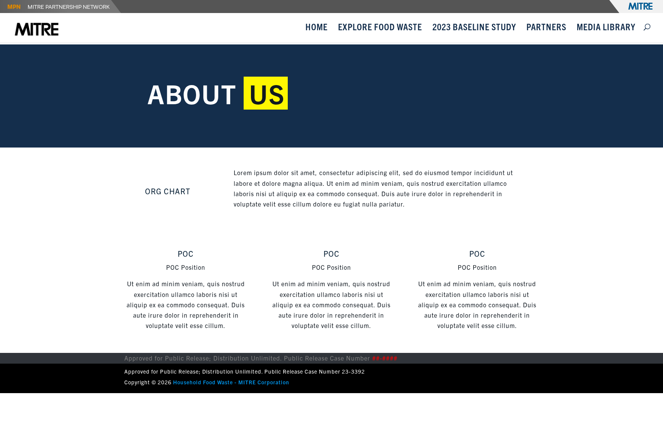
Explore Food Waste (380, 28)
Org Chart (167, 191)
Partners (546, 28)
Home (316, 28)
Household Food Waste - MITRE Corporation (231, 382)
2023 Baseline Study (474, 28)
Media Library (606, 28)
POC (186, 253)
